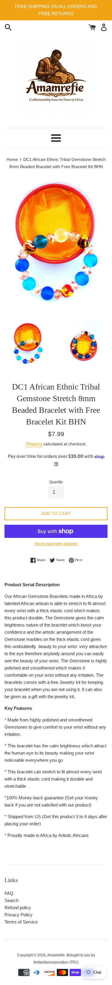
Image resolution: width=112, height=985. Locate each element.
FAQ (8, 893)
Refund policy (17, 907)
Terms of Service (21, 921)
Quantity (56, 482)
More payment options (56, 543)
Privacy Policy (18, 914)
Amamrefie (56, 955)
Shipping (34, 443)
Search (11, 900)
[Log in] (104, 26)
